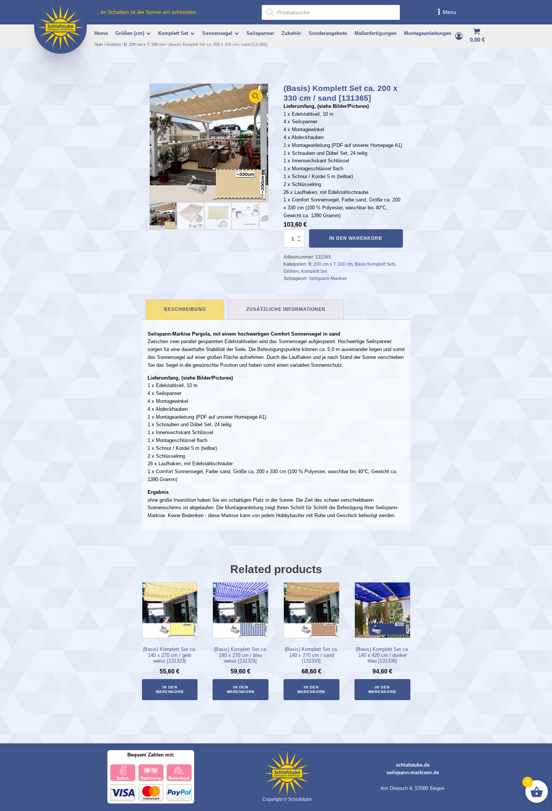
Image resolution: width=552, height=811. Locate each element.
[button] (255, 96)
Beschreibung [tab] (185, 309)
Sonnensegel (217, 33)
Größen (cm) (129, 33)
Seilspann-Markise (328, 278)
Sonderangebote (328, 33)
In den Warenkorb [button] (170, 689)
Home (101, 33)
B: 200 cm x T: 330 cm (144, 44)
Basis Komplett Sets (375, 264)
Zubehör (291, 33)
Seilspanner (260, 33)
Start (98, 44)
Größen (113, 44)
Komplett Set (173, 33)
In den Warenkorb (355, 238)
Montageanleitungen (427, 33)
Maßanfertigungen (375, 33)
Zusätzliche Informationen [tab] (286, 309)
